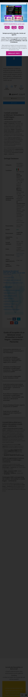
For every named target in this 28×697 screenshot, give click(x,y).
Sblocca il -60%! (14, 53)
